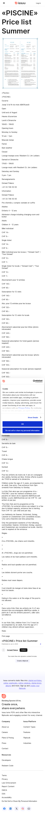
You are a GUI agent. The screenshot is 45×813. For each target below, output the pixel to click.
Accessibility (7, 797)
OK (22, 424)
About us (5, 727)
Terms (4, 775)
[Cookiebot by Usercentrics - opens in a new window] (32, 381)
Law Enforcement (9, 783)
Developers (6, 760)
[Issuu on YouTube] (28, 808)
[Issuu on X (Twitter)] (16, 808)
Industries (27, 743)
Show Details (33, 417)
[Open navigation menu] (4, 3)
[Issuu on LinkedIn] (10, 808)
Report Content (8, 786)
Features (26, 732)
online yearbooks (10, 683)
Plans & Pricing (8, 738)
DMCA (4, 790)
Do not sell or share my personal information (22, 430)
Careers (5, 732)
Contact (5, 748)
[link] (38, 3)
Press (4, 743)
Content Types (29, 727)
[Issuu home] (20, 3)
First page (6, 636)
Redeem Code (7, 765)
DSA (3, 794)
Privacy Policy (24, 408)
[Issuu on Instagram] (22, 808)
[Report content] (41, 644)
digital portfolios (34, 680)
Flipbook (26, 738)
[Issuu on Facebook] (4, 808)
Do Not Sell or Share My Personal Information (19, 801)
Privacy (5, 779)
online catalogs (24, 683)
